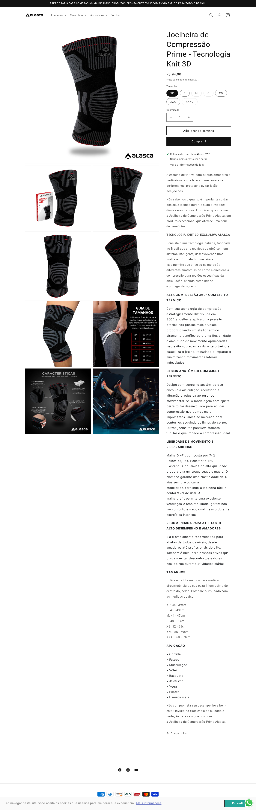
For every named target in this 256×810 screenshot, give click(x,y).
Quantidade (172, 110)
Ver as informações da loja (187, 164)
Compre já (199, 141)
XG (221, 93)
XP (172, 93)
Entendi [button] (237, 803)
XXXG (192, 102)
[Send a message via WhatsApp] (249, 803)
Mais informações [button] (149, 803)
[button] (58, 15)
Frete (169, 79)
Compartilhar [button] (179, 733)
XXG (173, 101)
